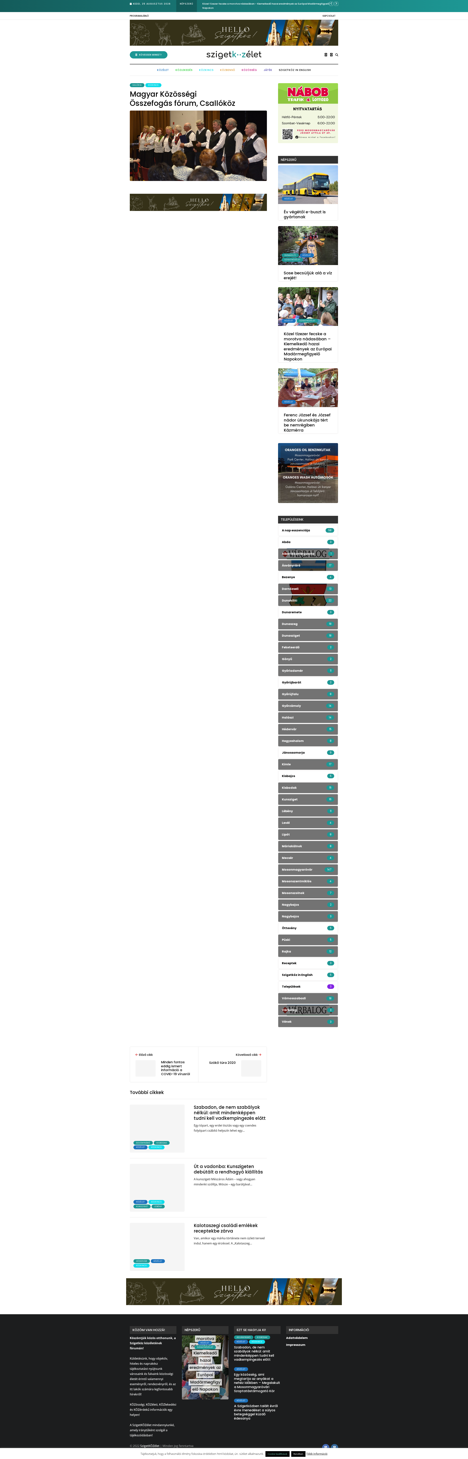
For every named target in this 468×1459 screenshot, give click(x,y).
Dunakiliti (290, 255)
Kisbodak (161, 1143)
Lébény (158, 1206)
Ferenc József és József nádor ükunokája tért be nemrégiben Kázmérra (245, 3)
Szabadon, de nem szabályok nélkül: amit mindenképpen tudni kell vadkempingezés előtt (230, 1112)
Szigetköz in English (295, 70)
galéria (137, 85)
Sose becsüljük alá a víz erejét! (308, 275)
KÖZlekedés (184, 70)
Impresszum (295, 1345)
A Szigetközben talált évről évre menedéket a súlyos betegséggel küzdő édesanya (256, 1412)
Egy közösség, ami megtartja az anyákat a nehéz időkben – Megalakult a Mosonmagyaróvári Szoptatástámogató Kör (257, 1382)
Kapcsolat (329, 15)
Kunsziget (142, 1206)
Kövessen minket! (150, 54)
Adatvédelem (297, 1338)
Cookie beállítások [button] (277, 1454)
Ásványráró (143, 1143)
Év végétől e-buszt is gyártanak (305, 214)
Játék (268, 70)
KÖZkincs (206, 70)
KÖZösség (249, 70)
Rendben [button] (298, 1454)
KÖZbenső (227, 70)
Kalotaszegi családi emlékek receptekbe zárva (226, 1228)
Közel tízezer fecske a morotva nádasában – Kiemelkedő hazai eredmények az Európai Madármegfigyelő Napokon (308, 346)
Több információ (316, 1454)
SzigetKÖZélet (292, 259)
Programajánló (139, 15)
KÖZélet (163, 70)
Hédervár (141, 1261)
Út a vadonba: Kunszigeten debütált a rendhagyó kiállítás (228, 1169)
